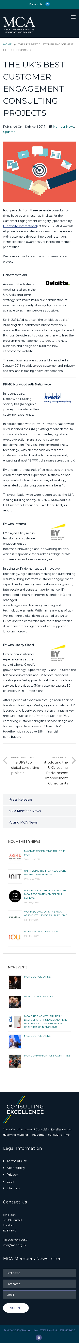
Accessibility (16, 1168)
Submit (16, 1308)
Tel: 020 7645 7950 (15, 1239)
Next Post (55, 770)
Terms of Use (17, 1161)
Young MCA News (23, 822)
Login (11, 1181)
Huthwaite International (20, 226)
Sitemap (13, 1188)
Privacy (12, 1174)
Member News (63, 126)
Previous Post (25, 765)
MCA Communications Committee (47, 1055)
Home (7, 44)
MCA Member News (25, 811)
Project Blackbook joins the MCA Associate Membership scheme (45, 894)
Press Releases (20, 799)
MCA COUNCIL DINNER (38, 976)
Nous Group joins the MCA (43, 931)
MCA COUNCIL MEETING (39, 996)
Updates (9, 132)
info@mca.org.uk (14, 1245)
